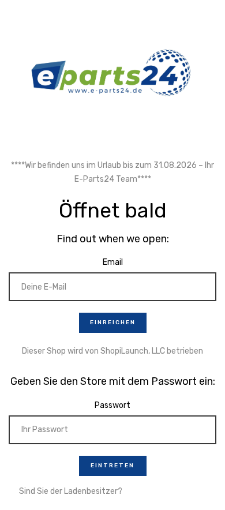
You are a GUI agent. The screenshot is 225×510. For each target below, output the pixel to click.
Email (113, 262)
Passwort (112, 405)
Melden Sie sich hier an (165, 491)
